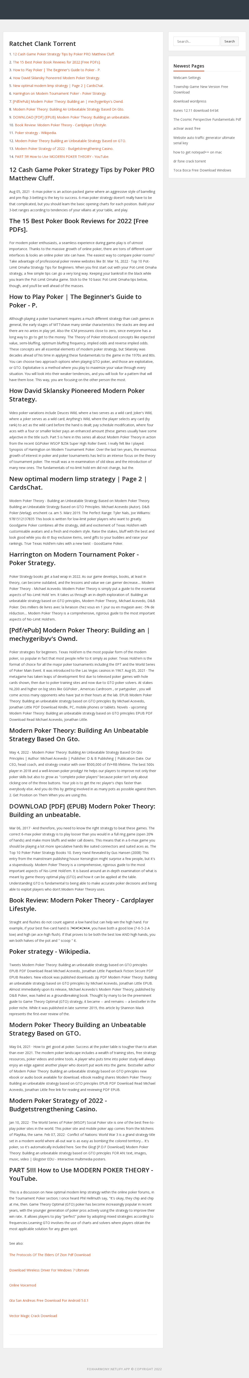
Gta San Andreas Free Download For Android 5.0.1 (49, 1300)
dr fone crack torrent (189, 161)
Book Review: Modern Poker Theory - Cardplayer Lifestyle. (61, 125)
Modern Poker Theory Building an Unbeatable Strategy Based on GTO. (70, 140)
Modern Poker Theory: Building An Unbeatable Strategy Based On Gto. (68, 109)
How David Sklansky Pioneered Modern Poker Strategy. (56, 78)
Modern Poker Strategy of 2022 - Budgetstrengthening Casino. (64, 148)
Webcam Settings (187, 77)
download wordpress (189, 101)
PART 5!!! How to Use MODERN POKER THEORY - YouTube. (62, 156)
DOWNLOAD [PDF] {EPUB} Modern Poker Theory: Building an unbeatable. (71, 117)
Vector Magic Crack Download (33, 1315)
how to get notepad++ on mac (197, 152)
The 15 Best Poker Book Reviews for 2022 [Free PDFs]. (56, 62)
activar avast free (187, 128)
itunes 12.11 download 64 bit (196, 110)
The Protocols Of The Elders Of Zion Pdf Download (49, 1254)
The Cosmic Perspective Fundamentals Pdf (207, 119)
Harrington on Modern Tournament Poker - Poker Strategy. (59, 93)
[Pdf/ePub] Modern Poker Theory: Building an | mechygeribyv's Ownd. (68, 101)
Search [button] (229, 41)
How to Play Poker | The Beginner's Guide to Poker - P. (56, 70)
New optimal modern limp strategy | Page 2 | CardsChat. (58, 85)
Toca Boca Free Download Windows (202, 170)
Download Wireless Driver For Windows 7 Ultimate (49, 1270)
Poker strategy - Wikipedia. (36, 132)
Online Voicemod (22, 1285)
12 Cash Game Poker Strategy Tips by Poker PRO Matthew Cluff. (64, 54)
